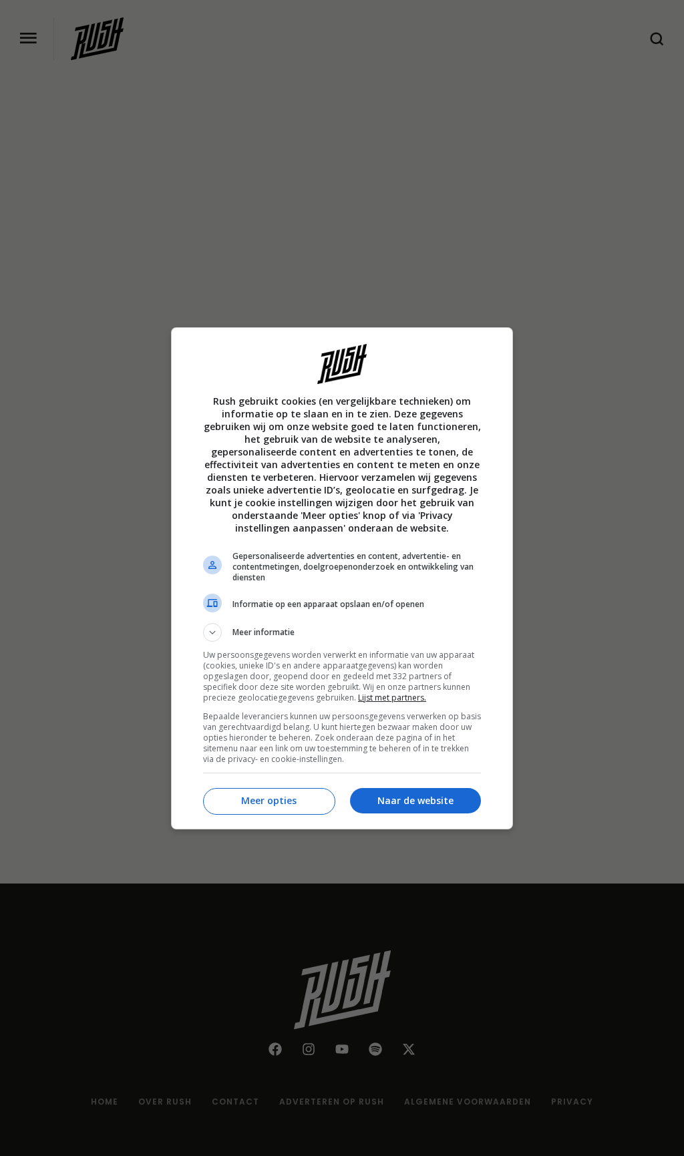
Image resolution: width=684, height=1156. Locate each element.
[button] (342, 632)
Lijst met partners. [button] (392, 697)
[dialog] (342, 578)
